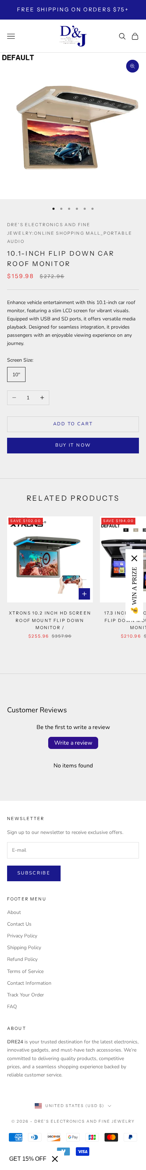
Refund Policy (22, 959)
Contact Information (29, 983)
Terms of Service (25, 971)
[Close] (55, 1159)
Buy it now (73, 445)
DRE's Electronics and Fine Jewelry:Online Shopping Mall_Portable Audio (69, 233)
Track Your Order (25, 994)
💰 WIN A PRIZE (134, 591)
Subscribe (33, 873)
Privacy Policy (22, 935)
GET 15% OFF (27, 1159)
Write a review (73, 743)
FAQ (12, 1006)
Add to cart (73, 424)
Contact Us (19, 924)
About (14, 912)
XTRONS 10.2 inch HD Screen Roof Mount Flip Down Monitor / (50, 620)
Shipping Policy (24, 947)
